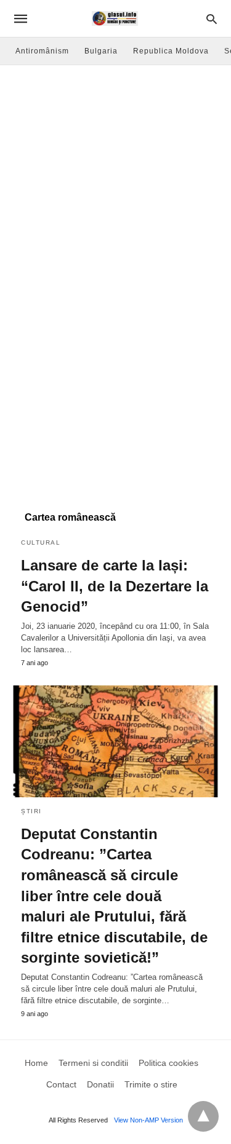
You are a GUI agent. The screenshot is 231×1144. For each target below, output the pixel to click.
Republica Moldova (171, 51)
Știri (31, 811)
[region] (115, 400)
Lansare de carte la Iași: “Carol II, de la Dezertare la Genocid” (114, 586)
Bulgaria (101, 51)
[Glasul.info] (115, 18)
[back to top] (203, 1116)
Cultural (40, 542)
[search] (212, 19)
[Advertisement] (115, 186)
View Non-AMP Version (148, 1120)
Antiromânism (42, 51)
